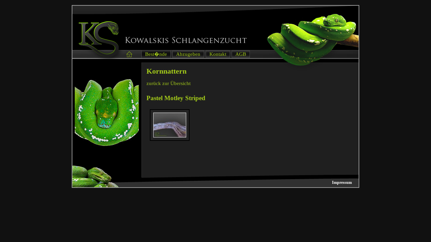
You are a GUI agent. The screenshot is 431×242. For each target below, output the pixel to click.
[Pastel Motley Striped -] (169, 135)
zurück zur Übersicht (168, 83)
